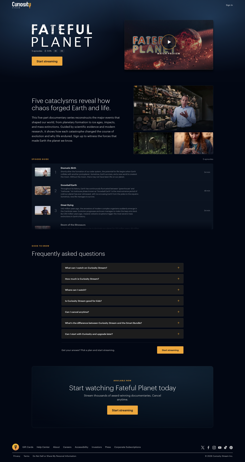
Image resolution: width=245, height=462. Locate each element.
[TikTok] (225, 447)
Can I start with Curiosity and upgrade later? (89, 333)
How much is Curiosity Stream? (82, 278)
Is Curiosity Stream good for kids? (83, 300)
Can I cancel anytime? (77, 311)
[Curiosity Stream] (21, 5)
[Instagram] (214, 447)
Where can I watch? (75, 289)
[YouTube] (220, 447)
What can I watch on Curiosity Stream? (86, 267)
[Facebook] (208, 447)
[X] (203, 447)
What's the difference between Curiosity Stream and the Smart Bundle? (103, 322)
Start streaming (47, 61)
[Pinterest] (231, 447)
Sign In (229, 5)
